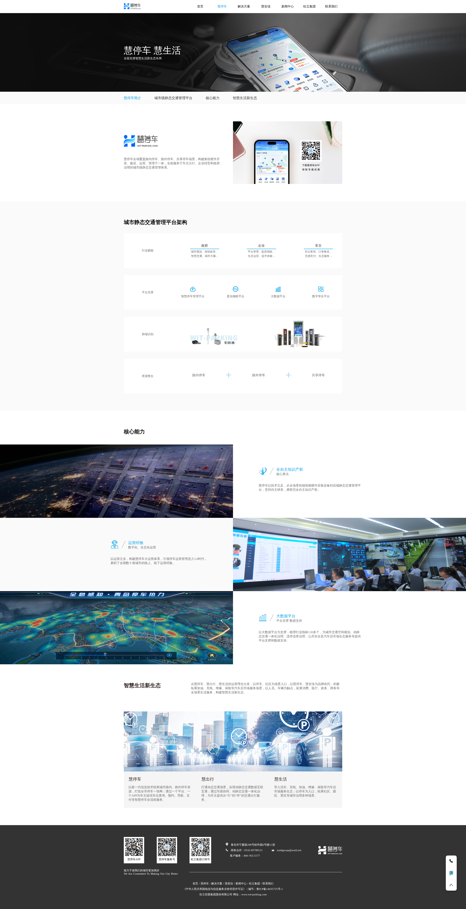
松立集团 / (255, 883)
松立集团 (309, 6)
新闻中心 (287, 6)
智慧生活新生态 (245, 98)
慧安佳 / (230, 883)
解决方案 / (217, 883)
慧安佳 (265, 6)
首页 (200, 6)
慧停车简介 (132, 98)
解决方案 (244, 6)
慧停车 (222, 6)
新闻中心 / (242, 883)
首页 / (196, 883)
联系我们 (331, 6)
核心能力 (213, 98)
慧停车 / (205, 883)
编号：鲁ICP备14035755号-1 (265, 889)
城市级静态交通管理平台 (173, 98)
